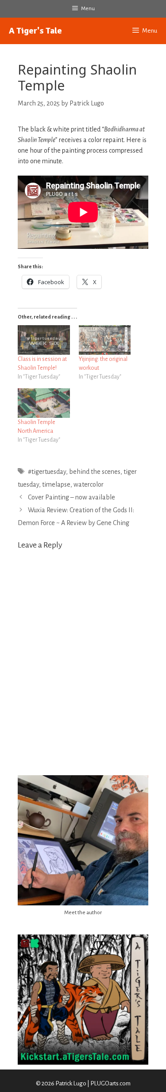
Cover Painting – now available (71, 497)
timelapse (56, 484)
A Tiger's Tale (35, 30)
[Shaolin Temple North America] (44, 403)
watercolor (88, 484)
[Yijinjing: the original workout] (105, 340)
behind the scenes (94, 471)
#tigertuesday (47, 471)
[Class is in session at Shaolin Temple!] (44, 340)
